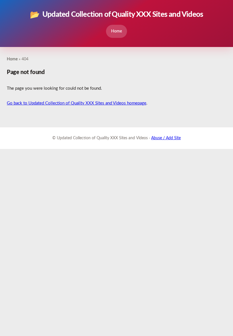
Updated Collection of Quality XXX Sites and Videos (116, 15)
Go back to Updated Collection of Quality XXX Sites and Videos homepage (76, 103)
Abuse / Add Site (166, 138)
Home (116, 31)
